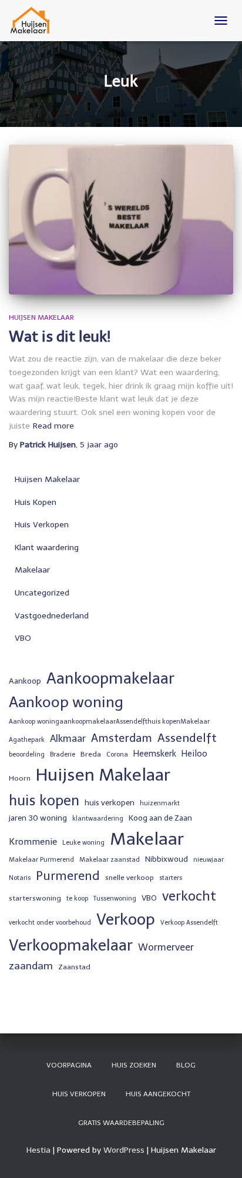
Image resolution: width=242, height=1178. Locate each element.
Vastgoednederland (52, 616)
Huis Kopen (35, 502)
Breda (90, 754)
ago (99, 445)
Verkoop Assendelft (189, 922)
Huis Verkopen (42, 525)
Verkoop (125, 919)
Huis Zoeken (134, 1065)
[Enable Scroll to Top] (219, 1154)
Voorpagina (69, 1065)
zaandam (31, 965)
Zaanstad (74, 967)
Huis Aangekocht (158, 1094)
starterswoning (35, 898)
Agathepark (27, 740)
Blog (186, 1065)
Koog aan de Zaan (160, 817)
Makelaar (32, 570)
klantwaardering (97, 818)
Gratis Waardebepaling (121, 1123)
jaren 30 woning (38, 817)
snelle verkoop (129, 878)
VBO (23, 638)
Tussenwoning (114, 898)
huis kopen (44, 800)
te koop (77, 898)
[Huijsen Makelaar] (35, 20)
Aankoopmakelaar (110, 678)
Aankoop (25, 680)
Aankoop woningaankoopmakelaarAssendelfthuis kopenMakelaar (109, 721)
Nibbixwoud (166, 859)
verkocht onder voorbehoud (50, 922)
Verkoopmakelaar (71, 945)
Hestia (38, 1150)
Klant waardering (47, 548)
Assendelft (187, 738)
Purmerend (68, 876)
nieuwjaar (208, 860)
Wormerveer (166, 947)
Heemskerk (154, 753)
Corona (117, 754)
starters (170, 878)
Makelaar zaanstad (109, 860)
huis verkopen (110, 802)
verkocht (189, 896)
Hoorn (20, 778)
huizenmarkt (160, 803)
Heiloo (194, 753)
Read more (53, 426)
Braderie (62, 754)
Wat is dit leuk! (60, 336)
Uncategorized (42, 593)
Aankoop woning (66, 702)
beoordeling (27, 754)
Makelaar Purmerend (41, 860)
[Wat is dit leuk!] (121, 219)
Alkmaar (68, 738)
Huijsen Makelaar (41, 317)
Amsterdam (121, 738)
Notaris (20, 878)
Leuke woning (83, 842)
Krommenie (33, 841)
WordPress (123, 1150)
